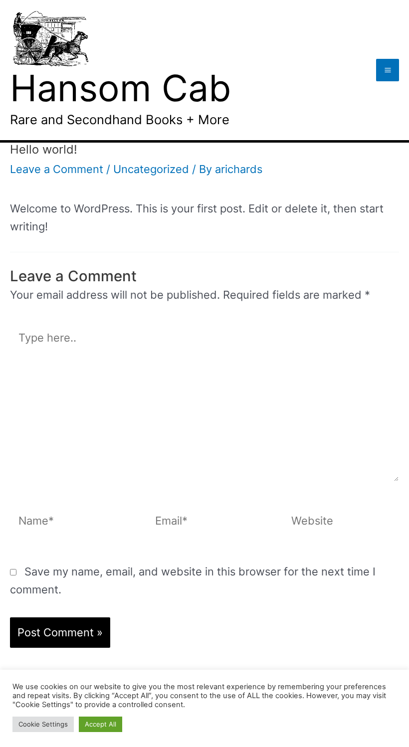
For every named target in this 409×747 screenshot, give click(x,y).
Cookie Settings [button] (43, 724)
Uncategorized (151, 169)
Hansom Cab (120, 88)
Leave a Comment (56, 169)
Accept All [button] (100, 724)
